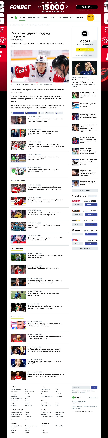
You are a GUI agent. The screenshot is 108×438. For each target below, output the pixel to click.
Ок (94, 387)
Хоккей (22, 17)
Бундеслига (28, 405)
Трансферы (44, 17)
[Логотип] (16, 17)
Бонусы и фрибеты (16, 426)
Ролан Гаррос (59, 416)
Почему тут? (78, 204)
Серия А (27, 403)
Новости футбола (16, 389)
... (94, 20)
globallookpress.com (46, 84)
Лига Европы (29, 394)
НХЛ (71, 17)
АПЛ (26, 398)
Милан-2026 (59, 426)
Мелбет (27, 430)
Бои (42, 400)
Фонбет (13, 428)
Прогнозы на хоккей (16, 414)
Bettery (13, 432)
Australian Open (60, 412)
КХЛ (60, 17)
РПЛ (26, 389)
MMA (57, 403)
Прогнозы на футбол (16, 398)
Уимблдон (58, 414)
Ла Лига (27, 401)
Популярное (14, 401)
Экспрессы (28, 416)
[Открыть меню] (12, 17)
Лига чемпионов (29, 391)
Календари (14, 394)
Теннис (43, 410)
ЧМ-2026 (65, 17)
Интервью (13, 405)
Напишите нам (92, 397)
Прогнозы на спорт (17, 410)
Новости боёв (45, 403)
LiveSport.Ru (15, 24)
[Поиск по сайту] (97, 17)
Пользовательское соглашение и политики (82, 411)
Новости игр (44, 432)
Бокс (57, 405)
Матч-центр (14, 391)
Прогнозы (36, 17)
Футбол (13, 387)
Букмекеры (79, 17)
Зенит (27, 432)
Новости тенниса (46, 412)
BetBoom (13, 430)
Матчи (30, 17)
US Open (43, 419)
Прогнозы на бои (15, 416)
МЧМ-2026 (59, 396)
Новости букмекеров (31, 426)
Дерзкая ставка (29, 419)
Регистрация (91, 204)
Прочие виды (45, 423)
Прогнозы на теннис (16, 419)
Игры (42, 430)
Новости (52, 17)
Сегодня (27, 412)
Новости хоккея (45, 389)
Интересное (14, 403)
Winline (27, 428)
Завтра (27, 414)
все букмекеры (93, 196)
